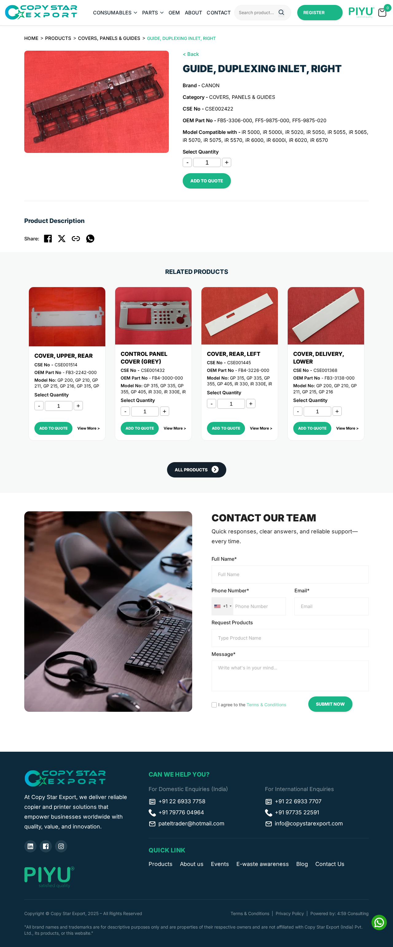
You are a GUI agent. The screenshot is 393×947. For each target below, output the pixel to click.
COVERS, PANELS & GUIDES (109, 38)
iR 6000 (254, 140)
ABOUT (193, 13)
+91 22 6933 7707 (298, 801)
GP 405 (138, 391)
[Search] (281, 13)
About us (192, 864)
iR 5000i (272, 132)
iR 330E (172, 391)
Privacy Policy (290, 913)
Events (220, 864)
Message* (223, 654)
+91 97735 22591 (297, 812)
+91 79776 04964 (181, 812)
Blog (302, 864)
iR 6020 (298, 140)
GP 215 (50, 385)
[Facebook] (46, 846)
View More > (88, 428)
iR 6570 (319, 140)
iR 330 (154, 391)
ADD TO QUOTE (206, 180)
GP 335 (167, 385)
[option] (96, 102)
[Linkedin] (30, 846)
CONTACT (219, 13)
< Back (191, 54)
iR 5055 (337, 132)
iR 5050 (315, 132)
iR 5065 (358, 132)
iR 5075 (212, 140)
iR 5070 (191, 140)
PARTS (150, 13)
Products (58, 38)
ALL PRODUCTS (191, 469)
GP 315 (84, 385)
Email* (301, 590)
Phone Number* (230, 590)
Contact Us (329, 864)
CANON (210, 85)
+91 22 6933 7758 (181, 801)
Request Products (232, 622)
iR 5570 (233, 140)
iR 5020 (294, 132)
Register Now (314, 15)
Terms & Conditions (266, 704)
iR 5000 (251, 132)
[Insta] (61, 846)
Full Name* (224, 559)
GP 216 (67, 385)
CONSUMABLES (112, 13)
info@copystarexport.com (309, 823)
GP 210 (82, 380)
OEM (174, 13)
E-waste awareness (262, 864)
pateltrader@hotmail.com (191, 823)
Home (31, 38)
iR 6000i (276, 140)
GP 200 (65, 380)
